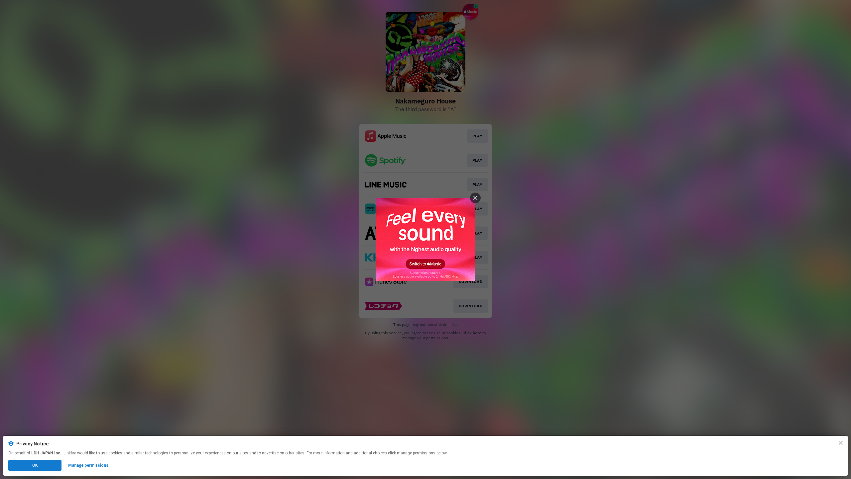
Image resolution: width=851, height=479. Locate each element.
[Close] (840, 442)
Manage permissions (88, 465)
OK (35, 465)
